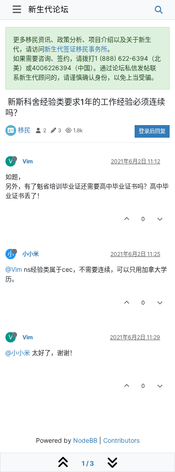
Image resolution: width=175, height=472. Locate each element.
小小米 (30, 254)
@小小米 (17, 352)
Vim (27, 161)
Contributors (121, 440)
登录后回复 (152, 131)
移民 (24, 130)
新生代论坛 (48, 9)
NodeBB (85, 440)
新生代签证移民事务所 (75, 49)
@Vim (13, 269)
